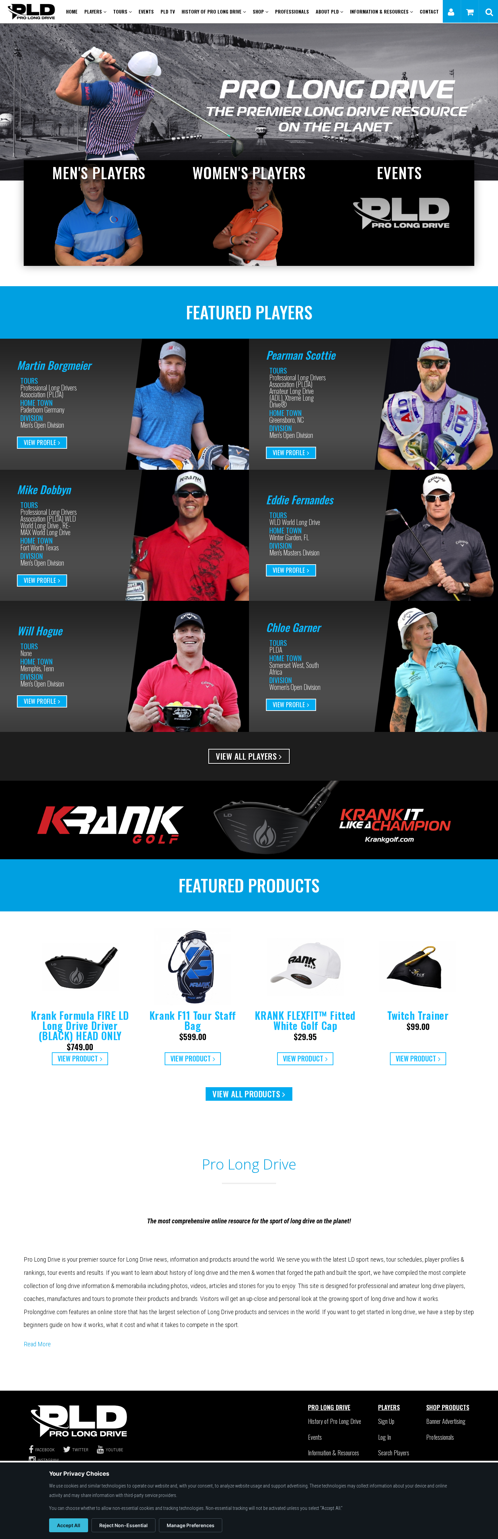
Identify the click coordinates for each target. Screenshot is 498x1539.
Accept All (68, 1525)
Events (146, 11)
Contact (429, 11)
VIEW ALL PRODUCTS (246, 1094)
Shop (259, 11)
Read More (37, 1344)
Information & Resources (380, 11)
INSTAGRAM (48, 1460)
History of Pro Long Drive (212, 11)
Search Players (393, 1452)
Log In (384, 1437)
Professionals (292, 11)
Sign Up (386, 1421)
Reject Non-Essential (123, 1525)
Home (72, 11)
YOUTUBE (114, 1449)
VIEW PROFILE (40, 442)
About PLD (328, 11)
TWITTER (80, 1449)
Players (93, 11)
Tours (121, 11)
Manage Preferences (190, 1525)
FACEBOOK (45, 1449)
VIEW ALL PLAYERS (246, 756)
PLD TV (168, 11)
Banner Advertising (445, 1421)
